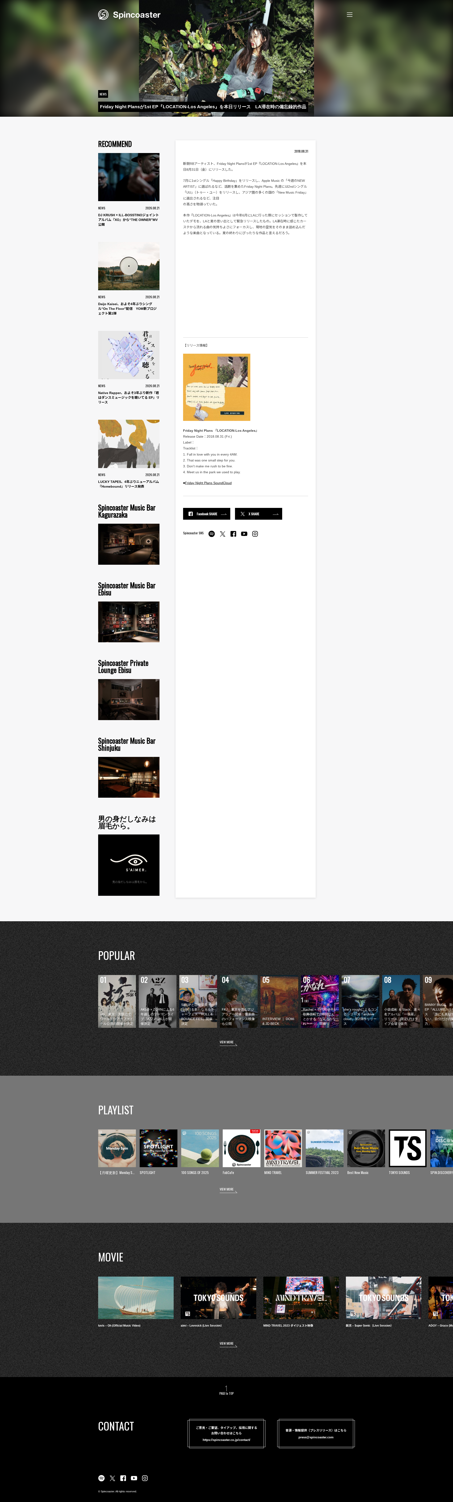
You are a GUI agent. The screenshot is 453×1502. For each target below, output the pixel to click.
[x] (222, 536)
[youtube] (244, 536)
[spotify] (211, 536)
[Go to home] (129, 14)
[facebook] (233, 536)
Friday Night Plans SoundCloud (208, 483)
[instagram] (255, 536)
